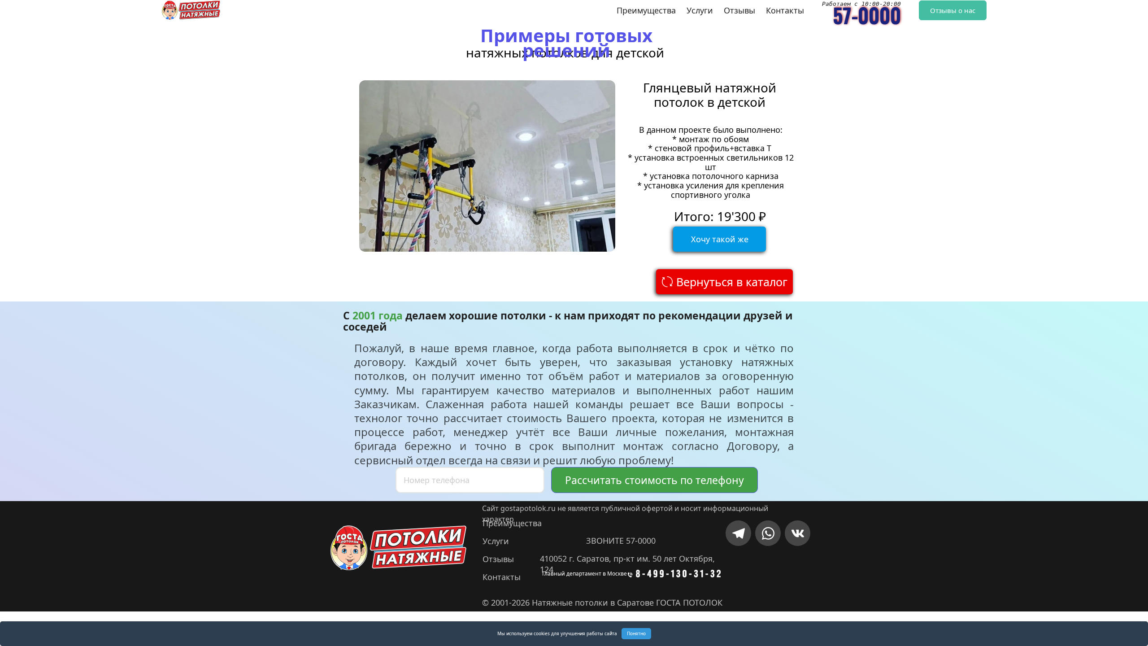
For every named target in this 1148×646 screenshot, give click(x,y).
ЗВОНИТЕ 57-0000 (621, 540)
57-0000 (867, 15)
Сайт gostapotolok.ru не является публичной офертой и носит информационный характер (626, 508)
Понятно (636, 633)
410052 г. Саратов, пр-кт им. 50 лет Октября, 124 (628, 558)
